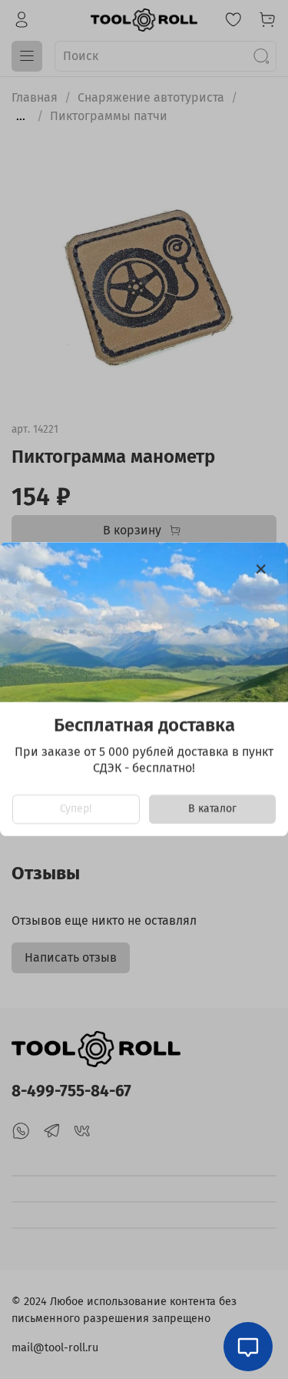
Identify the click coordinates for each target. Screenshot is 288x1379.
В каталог (212, 809)
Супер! (75, 809)
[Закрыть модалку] (261, 570)
